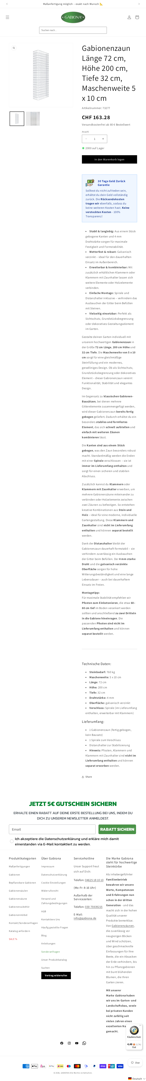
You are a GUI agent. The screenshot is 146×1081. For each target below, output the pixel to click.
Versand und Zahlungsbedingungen (54, 901)
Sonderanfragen (50, 951)
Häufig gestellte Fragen (54, 927)
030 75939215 (94, 907)
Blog (43, 935)
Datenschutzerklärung (54, 874)
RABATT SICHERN (117, 829)
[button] (7, 17)
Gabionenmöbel (18, 915)
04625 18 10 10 (94, 880)
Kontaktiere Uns (50, 919)
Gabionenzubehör (19, 906)
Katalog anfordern (19, 931)
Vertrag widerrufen (56, 975)
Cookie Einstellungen (53, 882)
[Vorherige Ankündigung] (7, 4)
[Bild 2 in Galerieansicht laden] (33, 119)
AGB (43, 911)
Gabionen (14, 874)
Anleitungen (48, 943)
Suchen (45, 967)
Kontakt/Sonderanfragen (23, 923)
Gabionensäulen (18, 890)
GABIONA (65, 1073)
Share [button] (88, 776)
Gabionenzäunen (123, 926)
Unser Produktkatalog (54, 959)
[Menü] (140, 1026)
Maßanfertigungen (19, 866)
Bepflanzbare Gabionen (22, 882)
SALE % (13, 939)
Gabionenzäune (18, 898)
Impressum (47, 866)
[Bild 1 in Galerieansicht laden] (17, 119)
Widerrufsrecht (49, 890)
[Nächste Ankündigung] (139, 4)
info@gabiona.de (85, 918)
